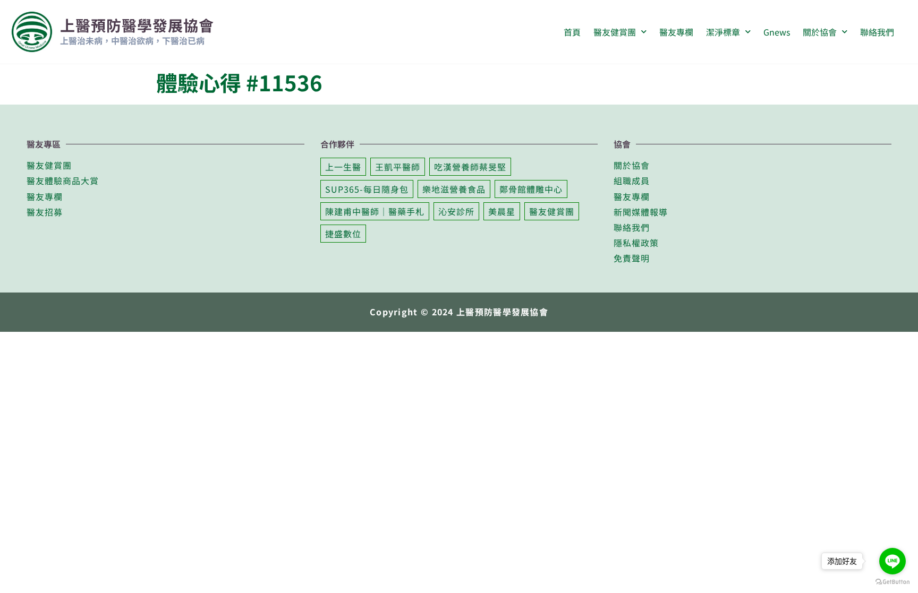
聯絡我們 (877, 31)
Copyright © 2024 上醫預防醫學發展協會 (459, 311)
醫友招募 (45, 211)
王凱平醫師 (397, 166)
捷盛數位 (343, 233)
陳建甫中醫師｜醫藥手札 (374, 211)
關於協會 (820, 31)
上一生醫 (343, 166)
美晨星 (501, 211)
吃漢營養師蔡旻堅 (470, 166)
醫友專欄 (676, 31)
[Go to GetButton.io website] (893, 582)
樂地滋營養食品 (454, 189)
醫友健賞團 (49, 165)
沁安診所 (456, 211)
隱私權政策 (636, 242)
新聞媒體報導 (641, 211)
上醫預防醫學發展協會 (137, 25)
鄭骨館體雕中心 (531, 189)
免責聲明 (632, 258)
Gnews (776, 31)
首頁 (572, 31)
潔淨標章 (723, 31)
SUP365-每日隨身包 (367, 189)
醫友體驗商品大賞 (63, 180)
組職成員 (632, 180)
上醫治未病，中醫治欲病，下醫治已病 (132, 40)
